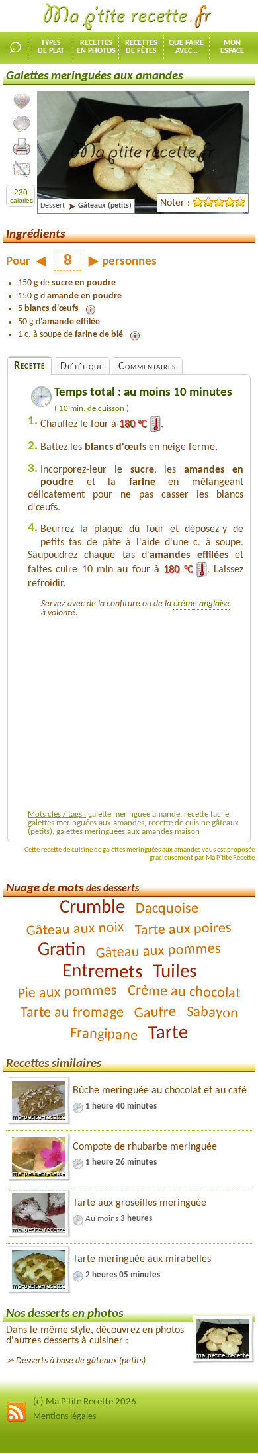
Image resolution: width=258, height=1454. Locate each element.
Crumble (92, 908)
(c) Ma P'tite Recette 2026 (84, 1402)
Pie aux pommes (68, 992)
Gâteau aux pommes (158, 951)
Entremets (102, 972)
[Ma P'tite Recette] (129, 17)
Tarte (168, 1034)
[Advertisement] (139, 712)
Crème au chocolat (184, 992)
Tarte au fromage (71, 1013)
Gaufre (155, 1013)
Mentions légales (64, 1417)
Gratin (61, 950)
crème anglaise (201, 604)
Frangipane (104, 1035)
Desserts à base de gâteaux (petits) (81, 1361)
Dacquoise (167, 909)
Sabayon (212, 1013)
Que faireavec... (186, 47)
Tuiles (174, 972)
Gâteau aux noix (75, 929)
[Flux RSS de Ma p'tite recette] (16, 1420)
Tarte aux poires (183, 929)
